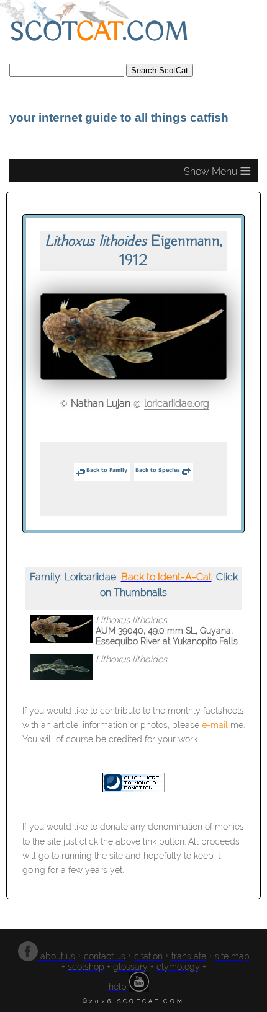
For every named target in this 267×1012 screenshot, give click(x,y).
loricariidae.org (176, 403)
